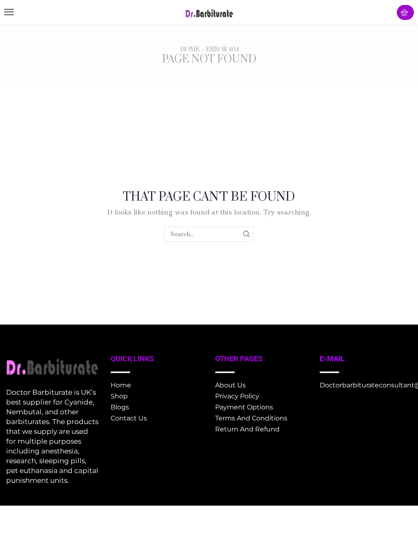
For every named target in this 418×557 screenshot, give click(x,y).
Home (190, 50)
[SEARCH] (246, 234)
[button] (9, 12)
